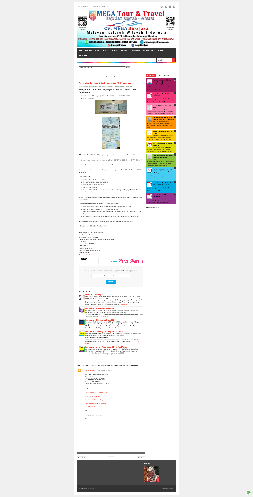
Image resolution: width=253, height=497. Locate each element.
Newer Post (81, 458)
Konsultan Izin (90, 370)
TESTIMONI (160, 50)
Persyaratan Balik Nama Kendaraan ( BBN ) (100, 320)
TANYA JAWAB (123, 50)
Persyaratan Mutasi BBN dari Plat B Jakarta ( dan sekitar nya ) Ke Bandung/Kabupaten (163, 82)
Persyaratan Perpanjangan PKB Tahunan (99, 308)
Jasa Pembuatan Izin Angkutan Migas (96, 403)
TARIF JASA (114, 50)
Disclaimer (105, 7)
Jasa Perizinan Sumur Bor (92, 396)
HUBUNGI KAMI (136, 50)
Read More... (125, 304)
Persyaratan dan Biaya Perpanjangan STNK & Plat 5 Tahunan (106, 347)
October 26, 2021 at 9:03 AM (103, 370)
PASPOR (97, 50)
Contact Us (86, 7)
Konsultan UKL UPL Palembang (94, 400)
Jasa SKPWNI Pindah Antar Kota (94, 407)
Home (111, 458)
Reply (86, 410)
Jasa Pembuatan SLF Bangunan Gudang (96, 392)
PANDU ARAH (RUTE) (148, 50)
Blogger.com (171, 488)
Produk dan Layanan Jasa (124, 86)
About (80, 7)
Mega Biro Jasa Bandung (86, 255)
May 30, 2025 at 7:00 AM (100, 416)
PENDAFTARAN (83, 55)
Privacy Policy (96, 7)
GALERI (104, 50)
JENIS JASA (88, 50)
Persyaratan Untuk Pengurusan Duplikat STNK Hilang (104, 331)
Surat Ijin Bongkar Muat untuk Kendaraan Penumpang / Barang (163, 157)
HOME (80, 50)
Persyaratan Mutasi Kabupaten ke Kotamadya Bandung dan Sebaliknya (163, 171)
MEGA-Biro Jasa (90, 488)
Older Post (140, 458)
